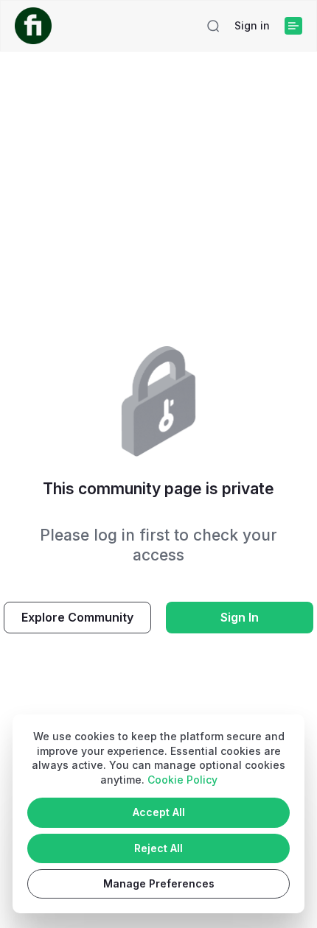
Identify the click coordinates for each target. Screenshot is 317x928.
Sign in (252, 25)
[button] (213, 25)
